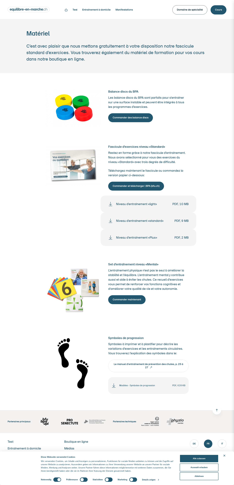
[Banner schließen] (224, 455)
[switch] (84, 479)
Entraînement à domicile (24, 448)
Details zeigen (148, 480)
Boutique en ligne (76, 442)
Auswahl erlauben (199, 467)
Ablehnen (199, 476)
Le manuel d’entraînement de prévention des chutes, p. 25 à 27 (148, 366)
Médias (69, 448)
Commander (130, 117)
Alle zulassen (199, 458)
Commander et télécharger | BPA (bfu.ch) (136, 186)
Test (10, 442)
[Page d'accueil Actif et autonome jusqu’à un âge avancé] (29, 9)
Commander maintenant (127, 299)
